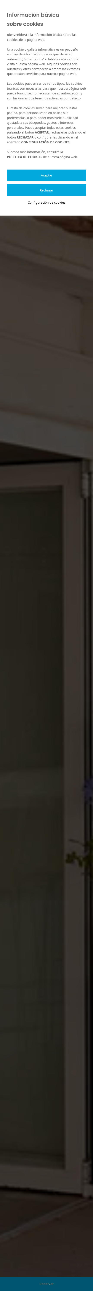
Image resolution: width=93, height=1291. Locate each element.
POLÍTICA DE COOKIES (24, 157)
